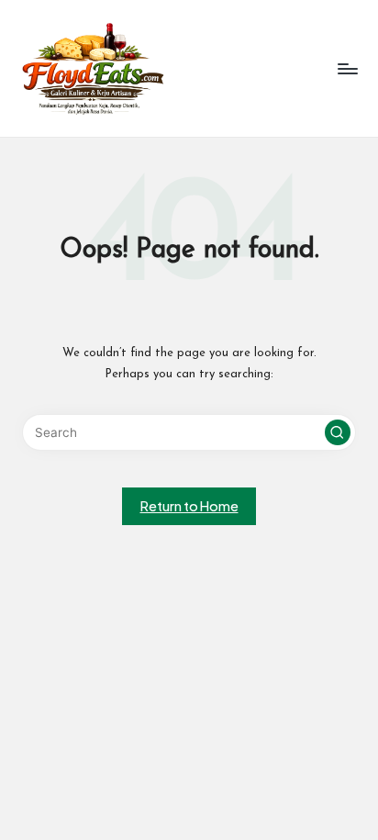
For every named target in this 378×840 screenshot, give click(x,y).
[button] (337, 432)
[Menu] (347, 68)
